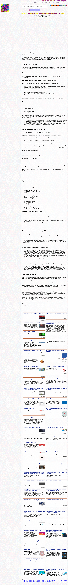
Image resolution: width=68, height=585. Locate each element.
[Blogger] (55, 5)
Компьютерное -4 (48, 580)
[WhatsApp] (63, 5)
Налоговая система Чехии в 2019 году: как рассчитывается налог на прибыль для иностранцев (55, 464)
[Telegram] (65, 5)
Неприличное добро (50, 339)
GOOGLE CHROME (37, 2)
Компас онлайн (27, 549)
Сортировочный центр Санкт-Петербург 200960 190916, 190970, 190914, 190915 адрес (34, 500)
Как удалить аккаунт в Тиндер (30, 451)
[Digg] (56, 5)
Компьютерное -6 (63, 580)
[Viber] (62, 5)
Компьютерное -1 (25, 580)
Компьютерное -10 (48, 581)
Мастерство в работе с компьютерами (55, 0)
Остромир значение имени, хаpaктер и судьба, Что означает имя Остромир (56, 512)
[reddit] (58, 5)
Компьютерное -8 (32, 581)
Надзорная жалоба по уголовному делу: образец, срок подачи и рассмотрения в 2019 (33, 541)
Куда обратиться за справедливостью (54, 451)
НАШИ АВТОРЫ (56, 2)
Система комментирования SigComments (27, 311)
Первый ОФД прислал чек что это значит (54, 427)
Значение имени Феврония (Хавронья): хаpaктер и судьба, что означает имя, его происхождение (34, 473)
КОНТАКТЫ (49, 2)
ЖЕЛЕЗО (31, 2)
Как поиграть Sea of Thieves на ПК (31, 366)
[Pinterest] (66, 5)
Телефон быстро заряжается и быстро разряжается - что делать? (54, 531)
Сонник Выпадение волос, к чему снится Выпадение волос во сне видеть (32, 490)
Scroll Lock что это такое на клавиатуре (32, 427)
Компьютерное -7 (25, 581)
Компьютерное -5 (55, 580)
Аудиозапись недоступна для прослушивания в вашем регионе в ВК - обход (34, 340)
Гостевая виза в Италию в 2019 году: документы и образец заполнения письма (56, 490)
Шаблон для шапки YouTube (30, 442)
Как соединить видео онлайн (52, 378)
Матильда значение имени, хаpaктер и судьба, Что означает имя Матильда (33, 379)
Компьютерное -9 (40, 581)
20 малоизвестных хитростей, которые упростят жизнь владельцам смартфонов (34, 389)
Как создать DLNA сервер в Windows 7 (54, 480)
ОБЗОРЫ (44, 2)
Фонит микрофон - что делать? (30, 331)
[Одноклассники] (52, 5)
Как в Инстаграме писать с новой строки (32, 530)
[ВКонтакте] (50, 5)
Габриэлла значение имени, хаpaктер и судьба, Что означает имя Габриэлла (34, 417)
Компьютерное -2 (32, 580)
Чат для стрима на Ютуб (29, 408)
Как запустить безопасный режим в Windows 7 (33, 322)
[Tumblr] (61, 5)
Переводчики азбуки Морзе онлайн (31, 357)
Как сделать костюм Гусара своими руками (33, 350)
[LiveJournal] (59, 5)
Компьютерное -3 (40, 580)
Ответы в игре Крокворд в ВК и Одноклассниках (34, 569)
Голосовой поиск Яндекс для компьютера (55, 366)
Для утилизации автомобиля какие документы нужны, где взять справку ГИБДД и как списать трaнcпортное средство (34, 559)
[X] (53, 5)
